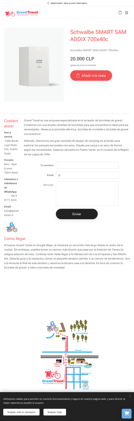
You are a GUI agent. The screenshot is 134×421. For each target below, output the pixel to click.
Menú (126, 12)
